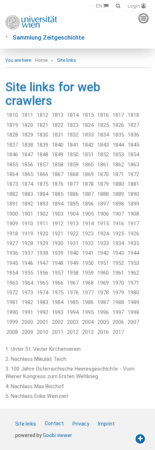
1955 (27, 273)
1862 (118, 164)
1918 (12, 233)
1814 (73, 115)
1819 (12, 125)
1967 (73, 283)
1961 (118, 273)
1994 (73, 312)
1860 (88, 164)
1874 (27, 184)
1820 (27, 125)
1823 (73, 125)
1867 (57, 174)
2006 (118, 322)
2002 (57, 322)
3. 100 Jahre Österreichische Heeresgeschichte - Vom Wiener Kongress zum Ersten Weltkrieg (69, 373)
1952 (118, 263)
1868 (73, 174)
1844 (118, 145)
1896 (88, 204)
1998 (133, 312)
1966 (57, 283)
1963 (12, 283)
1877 (73, 184)
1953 (133, 263)
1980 (133, 292)
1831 (57, 135)
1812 (42, 115)
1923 (88, 233)
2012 (73, 332)
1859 (73, 164)
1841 (73, 145)
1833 (88, 135)
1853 (118, 154)
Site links (25, 424)
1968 (88, 283)
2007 (133, 322)
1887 (88, 194)
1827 (133, 125)
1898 (118, 204)
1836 (133, 135)
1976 (73, 292)
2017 (118, 332)
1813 (57, 115)
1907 (118, 214)
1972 (12, 292)
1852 (103, 154)
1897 (103, 204)
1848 (42, 154)
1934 (118, 243)
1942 (103, 253)
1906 (103, 214)
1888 (103, 194)
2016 (103, 332)
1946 (27, 263)
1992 (42, 312)
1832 (73, 135)
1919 (27, 233)
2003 (73, 322)
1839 (42, 145)
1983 (42, 302)
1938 (42, 253)
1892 (27, 204)
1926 (133, 233)
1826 (118, 125)
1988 (118, 302)
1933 (103, 243)
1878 (88, 184)
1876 (57, 184)
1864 (12, 174)
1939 (57, 253)
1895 (73, 204)
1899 (133, 204)
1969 (103, 283)
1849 (57, 154)
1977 (88, 292)
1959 (88, 273)
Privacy (80, 424)
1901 (27, 214)
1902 (42, 214)
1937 (27, 253)
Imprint (106, 424)
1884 (42, 194)
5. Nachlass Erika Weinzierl (36, 396)
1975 (57, 292)
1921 (57, 233)
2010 (42, 332)
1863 (133, 164)
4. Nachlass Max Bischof (34, 386)
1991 (27, 312)
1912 (57, 223)
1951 (103, 263)
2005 (103, 322)
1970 (118, 283)
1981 (12, 302)
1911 (42, 223)
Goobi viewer (57, 435)
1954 (12, 273)
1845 (133, 145)
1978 (103, 292)
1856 (27, 164)
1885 (57, 194)
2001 (42, 322)
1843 (103, 145)
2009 (27, 332)
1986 (88, 302)
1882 (12, 194)
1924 (103, 233)
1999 (12, 322)
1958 (73, 273)
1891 (12, 204)
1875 (42, 184)
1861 (103, 164)
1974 (42, 292)
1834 (103, 135)
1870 (103, 174)
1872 (133, 174)
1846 (12, 154)
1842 (88, 145)
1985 (73, 302)
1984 (57, 302)
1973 (27, 292)
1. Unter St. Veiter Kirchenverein (43, 349)
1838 (27, 145)
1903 (57, 214)
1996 (103, 312)
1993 (57, 312)
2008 (12, 332)
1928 (27, 243)
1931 (73, 243)
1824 (88, 125)
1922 (73, 233)
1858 (57, 164)
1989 (133, 302)
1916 (118, 223)
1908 (133, 214)
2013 (88, 332)
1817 (118, 115)
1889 (118, 194)
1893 (42, 204)
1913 (73, 223)
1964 (27, 283)
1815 (88, 115)
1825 (103, 125)
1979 (118, 292)
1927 (12, 243)
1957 (57, 273)
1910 (27, 223)
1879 (103, 184)
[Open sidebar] (140, 439)
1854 (133, 154)
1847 (27, 154)
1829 (27, 135)
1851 (88, 154)
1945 (12, 263)
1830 (42, 135)
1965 (42, 283)
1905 (88, 214)
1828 (12, 135)
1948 (57, 263)
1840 (57, 145)
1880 (118, 184)
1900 (12, 214)
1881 (133, 184)
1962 (133, 273)
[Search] (118, 5)
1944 (133, 253)
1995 (88, 312)
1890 (133, 194)
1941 (88, 253)
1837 (12, 145)
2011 (57, 332)
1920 (42, 233)
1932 (88, 243)
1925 (118, 233)
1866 (42, 174)
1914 (88, 223)
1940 (73, 253)
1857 (42, 164)
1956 (42, 273)
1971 (133, 283)
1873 (12, 184)
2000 (27, 322)
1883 (27, 194)
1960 (103, 273)
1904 (73, 214)
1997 (118, 312)
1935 (133, 243)
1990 (12, 312)
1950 (88, 263)
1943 (118, 253)
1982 (27, 302)
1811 (27, 115)
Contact (54, 423)
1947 (42, 263)
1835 (118, 135)
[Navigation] (143, 18)
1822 (57, 125)
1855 (12, 164)
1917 (133, 223)
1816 (103, 115)
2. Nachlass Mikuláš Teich (35, 359)
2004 (88, 322)
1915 (103, 223)
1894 (57, 204)
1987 (103, 302)
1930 (57, 243)
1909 (12, 223)
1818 (133, 115)
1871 (118, 174)
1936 (12, 253)
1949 (73, 263)
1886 (73, 194)
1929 (42, 243)
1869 (88, 174)
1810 (12, 115)
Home (41, 60)
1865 (27, 174)
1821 (42, 125)
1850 (73, 154)
